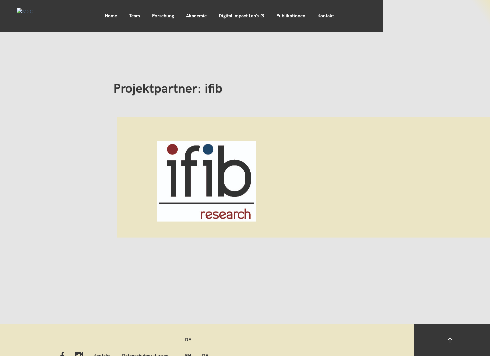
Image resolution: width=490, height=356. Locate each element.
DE (188, 340)
